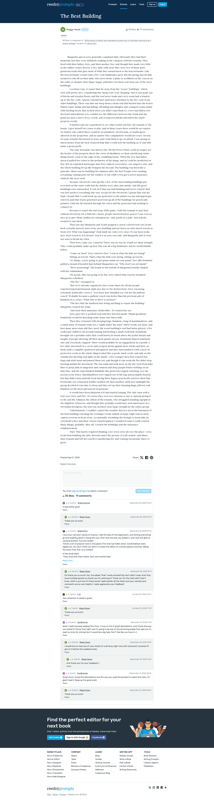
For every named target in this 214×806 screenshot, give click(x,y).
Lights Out (91, 43)
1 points (72, 594)
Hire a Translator (54, 773)
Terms (55, 794)
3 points (74, 517)
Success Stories (78, 769)
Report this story (68, 464)
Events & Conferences (105, 766)
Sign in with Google (76, 737)
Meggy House (85, 517)
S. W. (79, 594)
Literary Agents (151, 763)
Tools (141, 4)
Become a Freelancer (81, 766)
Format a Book (126, 766)
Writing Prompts (151, 759)
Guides (98, 759)
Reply (65, 510)
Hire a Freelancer (55, 756)
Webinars (99, 769)
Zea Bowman (82, 622)
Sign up (152, 4)
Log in (162, 4)
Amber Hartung (84, 503)
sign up (75, 491)
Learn (133, 4)
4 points (74, 571)
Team (73, 759)
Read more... (68, 560)
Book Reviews (150, 756)
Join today (54, 737)
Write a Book (125, 759)
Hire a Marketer (54, 766)
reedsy (60, 4)
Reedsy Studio (126, 756)
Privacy (63, 794)
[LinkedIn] (157, 787)
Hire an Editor (53, 759)
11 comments (146, 29)
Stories (123, 4)
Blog (97, 756)
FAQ (49, 794)
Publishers (148, 766)
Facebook (97, 737)
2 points (72, 503)
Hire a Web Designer (56, 776)
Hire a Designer (54, 763)
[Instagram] (153, 787)
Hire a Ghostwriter (55, 769)
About (74, 756)
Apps (78, 5)
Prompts (112, 4)
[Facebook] (161, 787)
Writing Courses (102, 763)
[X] (149, 787)
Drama (63, 35)
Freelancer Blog (102, 773)
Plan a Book (125, 763)
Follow (84, 29)
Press (73, 763)
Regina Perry (83, 531)
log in (84, 491)
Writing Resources (128, 769)
